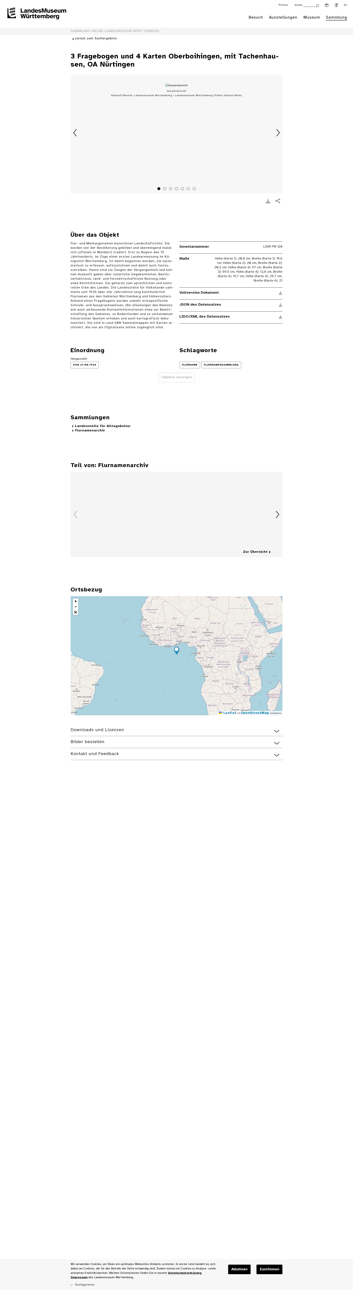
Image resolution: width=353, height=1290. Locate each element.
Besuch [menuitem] (256, 17)
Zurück (75, 132)
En (345, 5)
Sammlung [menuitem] (336, 17)
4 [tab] (177, 189)
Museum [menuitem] (311, 17)
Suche (298, 5)
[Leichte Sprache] (327, 5)
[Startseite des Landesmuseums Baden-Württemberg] (36, 15)
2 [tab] (165, 189)
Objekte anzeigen (176, 377)
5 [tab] (183, 189)
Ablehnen (239, 1269)
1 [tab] (159, 189)
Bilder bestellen (88, 742)
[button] (176, 651)
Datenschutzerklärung (184, 1273)
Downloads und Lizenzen (97, 730)
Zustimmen (269, 1269)
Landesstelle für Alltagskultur (103, 426)
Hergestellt (79, 358)
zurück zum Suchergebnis (96, 38)
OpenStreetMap (255, 713)
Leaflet (229, 713)
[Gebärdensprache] (336, 5)
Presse (283, 5)
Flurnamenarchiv (90, 430)
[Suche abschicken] (317, 5)
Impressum (79, 1277)
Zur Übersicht (255, 552)
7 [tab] (195, 189)
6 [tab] (189, 189)
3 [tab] (171, 189)
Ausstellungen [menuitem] (283, 17)
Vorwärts (278, 132)
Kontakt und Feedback (95, 754)
